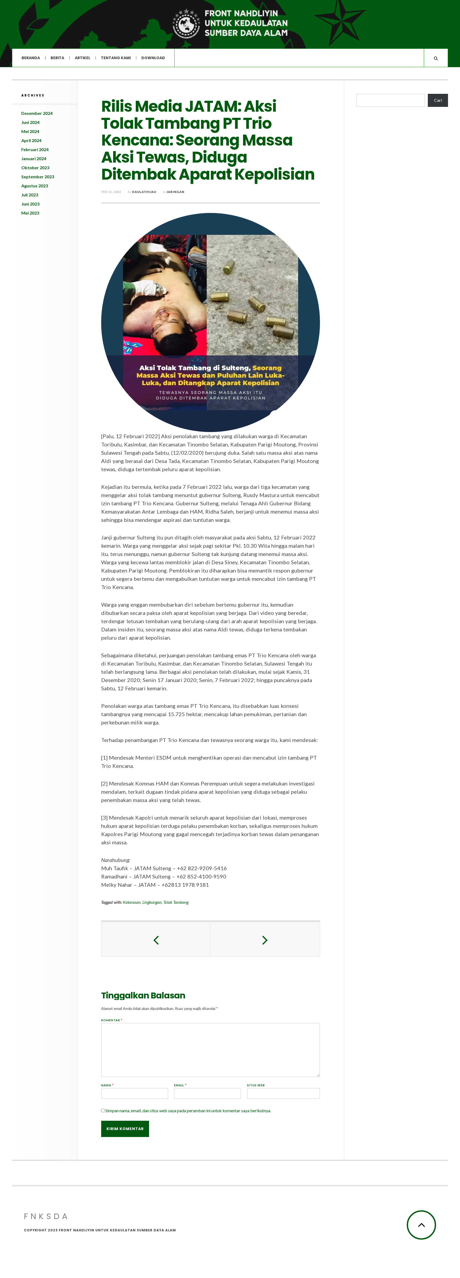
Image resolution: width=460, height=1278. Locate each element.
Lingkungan (152, 902)
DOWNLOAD (153, 58)
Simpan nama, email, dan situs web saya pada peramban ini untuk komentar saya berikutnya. (188, 1110)
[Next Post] (265, 939)
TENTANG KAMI (116, 58)
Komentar (111, 1020)
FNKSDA (47, 1216)
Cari (438, 100)
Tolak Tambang (175, 902)
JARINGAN (175, 191)
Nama (107, 1085)
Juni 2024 (30, 122)
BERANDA (31, 58)
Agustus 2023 (34, 185)
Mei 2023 (30, 212)
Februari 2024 (34, 149)
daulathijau (144, 191)
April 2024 (31, 140)
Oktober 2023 (35, 167)
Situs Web (256, 1085)
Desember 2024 (36, 113)
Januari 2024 (33, 158)
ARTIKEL (82, 58)
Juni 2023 (30, 203)
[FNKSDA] (230, 24)
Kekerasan (132, 902)
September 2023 (37, 176)
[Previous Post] (156, 939)
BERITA (57, 58)
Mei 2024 (30, 131)
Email (180, 1085)
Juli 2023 (29, 194)
